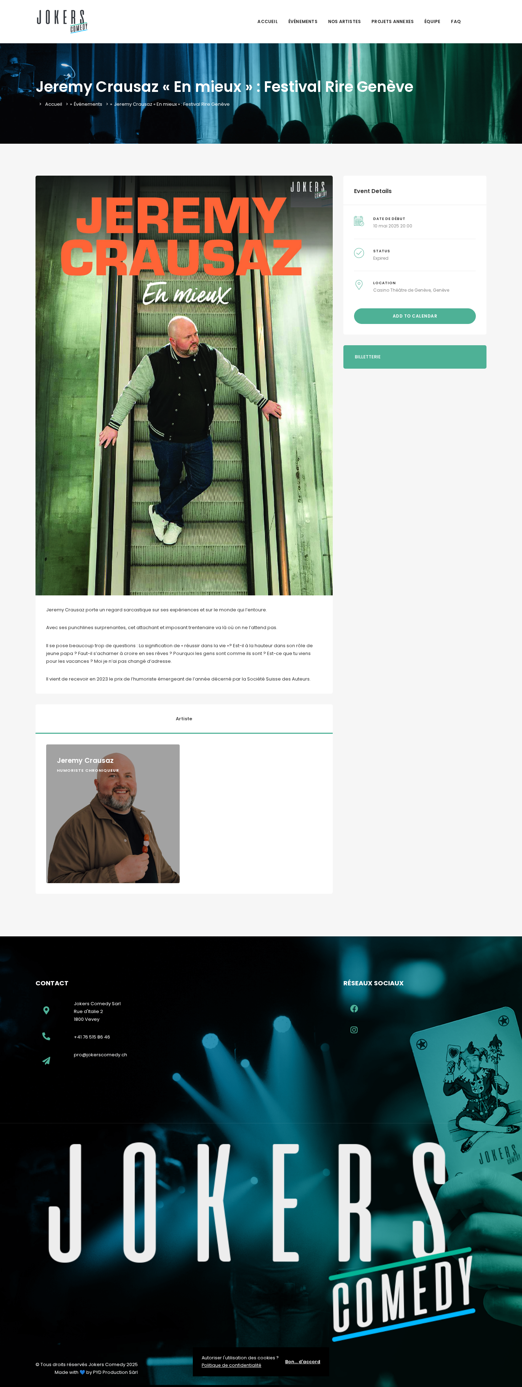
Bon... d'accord (302, 1362)
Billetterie (368, 356)
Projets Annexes (392, 21)
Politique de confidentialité (231, 1365)
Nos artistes (344, 21)
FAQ (456, 21)
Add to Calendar (415, 316)
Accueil (267, 21)
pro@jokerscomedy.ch (100, 1054)
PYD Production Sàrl (115, 1372)
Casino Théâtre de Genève (402, 290)
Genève (441, 290)
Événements (302, 21)
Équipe (432, 21)
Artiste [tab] (184, 718)
